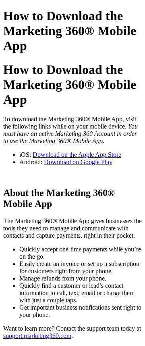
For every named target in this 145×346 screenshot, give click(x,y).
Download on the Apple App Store (77, 154)
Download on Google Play (78, 161)
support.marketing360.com (37, 335)
